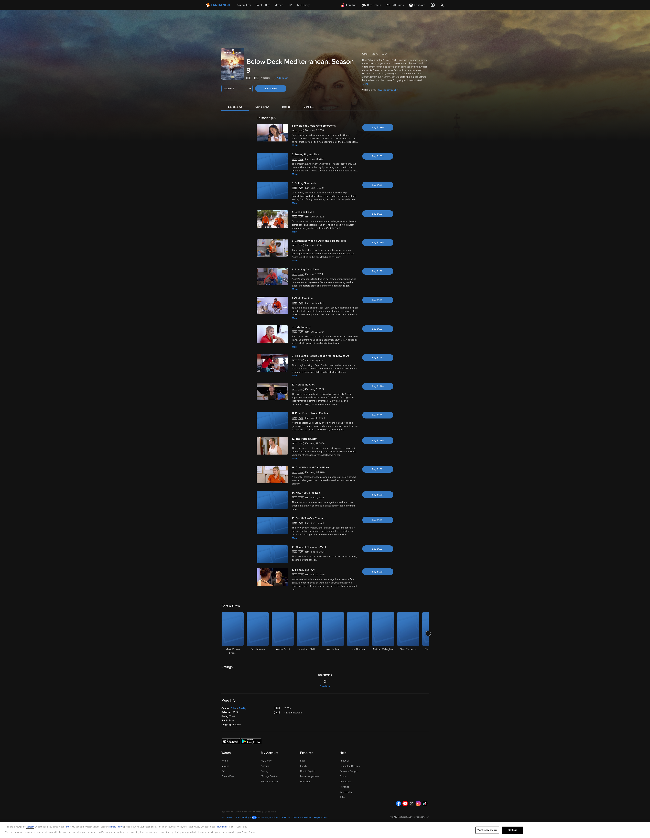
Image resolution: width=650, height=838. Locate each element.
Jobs (342, 797)
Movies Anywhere (309, 776)
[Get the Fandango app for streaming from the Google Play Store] (251, 741)
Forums (343, 776)
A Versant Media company (417, 817)
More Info (309, 106)
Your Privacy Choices (268, 817)
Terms (67, 826)
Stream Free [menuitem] (244, 5)
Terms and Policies (302, 817)
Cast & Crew (262, 106)
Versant (30, 826)
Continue (512, 830)
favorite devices (386, 90)
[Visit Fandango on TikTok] (425, 803)
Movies (225, 766)
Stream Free (228, 776)
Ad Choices (227, 817)
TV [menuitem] (290, 5)
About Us (344, 760)
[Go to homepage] (218, 5)
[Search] (442, 5)
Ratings (286, 106)
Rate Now (325, 686)
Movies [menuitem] (279, 5)
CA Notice (285, 817)
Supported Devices (350, 766)
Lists (302, 760)
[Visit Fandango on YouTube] (405, 803)
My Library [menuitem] (303, 5)
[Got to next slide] (428, 633)
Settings (265, 771)
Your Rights (222, 826)
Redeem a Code (269, 781)
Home (225, 760)
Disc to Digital (307, 771)
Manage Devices (269, 776)
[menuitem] (395, 5)
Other (234, 708)
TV (223, 771)
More (365, 83)
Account (265, 766)
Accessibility (346, 792)
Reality (242, 708)
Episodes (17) (235, 106)
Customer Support (349, 771)
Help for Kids (320, 817)
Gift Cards (305, 781)
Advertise (344, 786)
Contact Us (345, 781)
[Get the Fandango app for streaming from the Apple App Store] (230, 741)
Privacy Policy (242, 817)
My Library (266, 760)
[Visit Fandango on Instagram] (418, 803)
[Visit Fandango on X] (412, 803)
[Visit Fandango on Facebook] (398, 803)
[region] (325, 830)
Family (303, 766)
